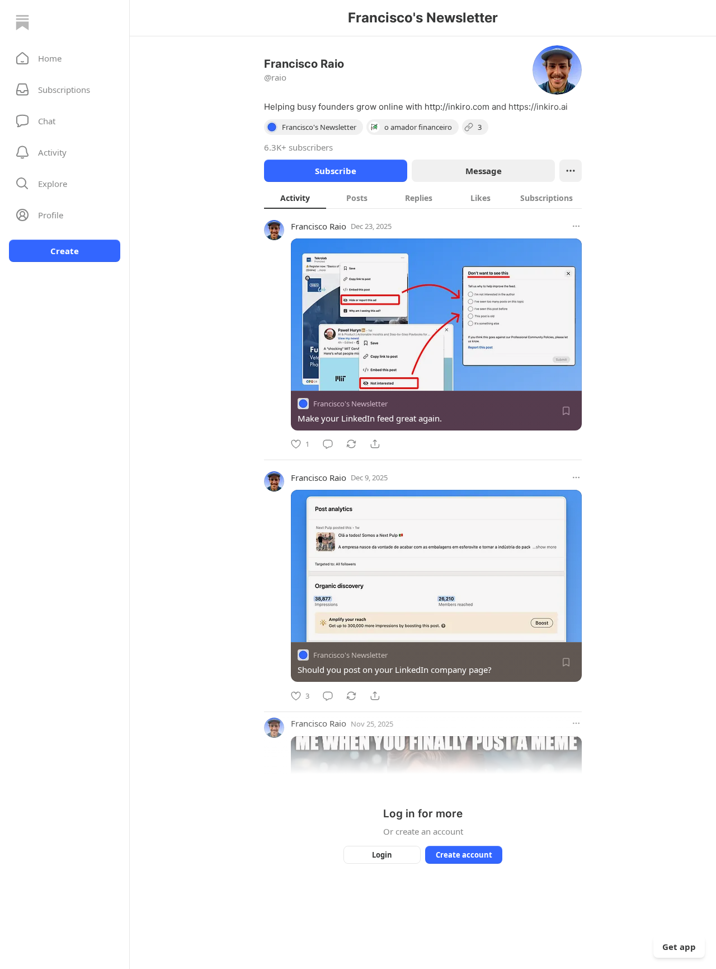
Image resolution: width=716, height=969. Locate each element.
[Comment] (327, 444)
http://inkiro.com (457, 106)
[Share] (374, 444)
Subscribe (335, 170)
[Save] (566, 411)
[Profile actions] (570, 171)
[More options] (576, 226)
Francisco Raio (318, 226)
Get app (679, 946)
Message (483, 170)
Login (382, 855)
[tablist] (423, 197)
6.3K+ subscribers (298, 147)
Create (64, 250)
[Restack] (351, 444)
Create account (464, 855)
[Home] (22, 22)
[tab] (295, 197)
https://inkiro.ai (538, 106)
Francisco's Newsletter (350, 404)
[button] (64, 58)
